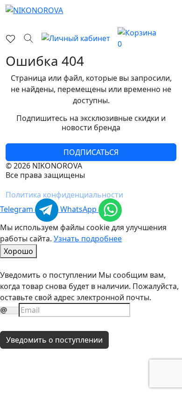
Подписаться (91, 152)
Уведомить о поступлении (54, 340)
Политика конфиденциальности (64, 195)
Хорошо (18, 251)
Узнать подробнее (88, 238)
